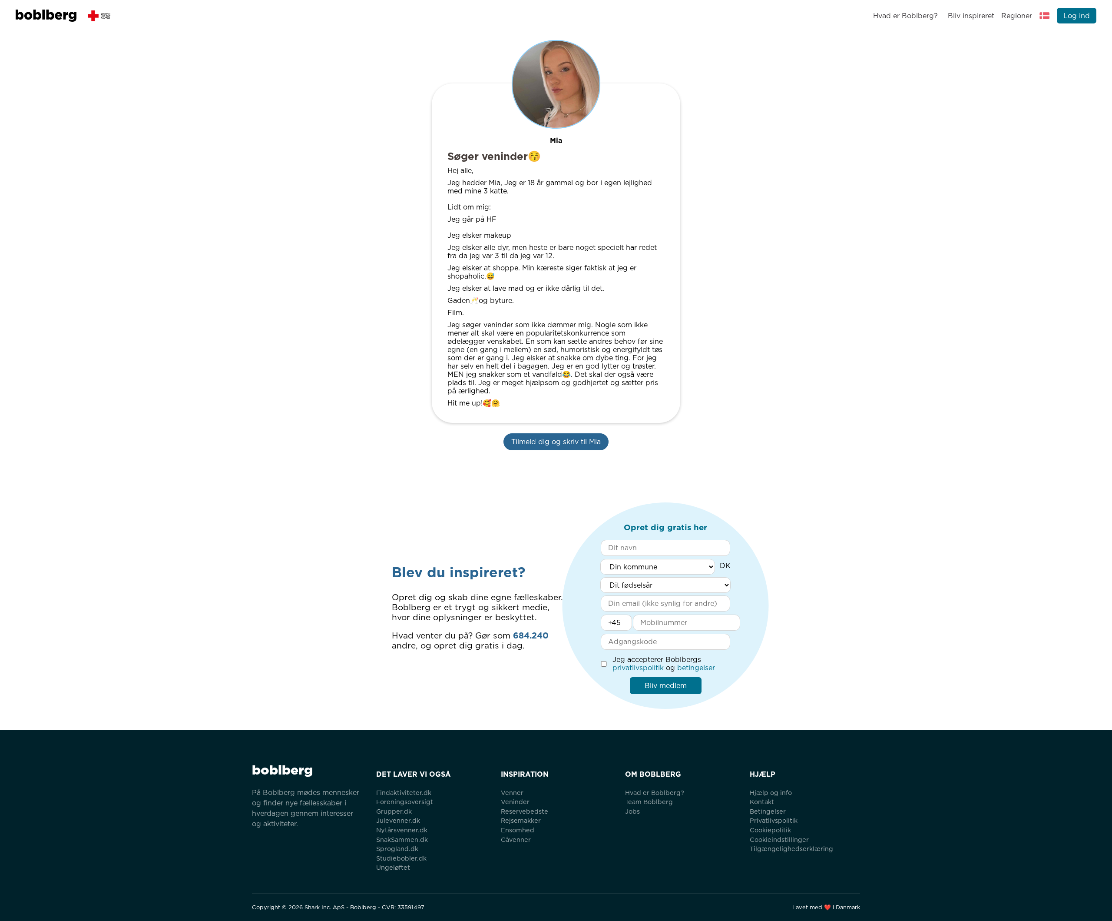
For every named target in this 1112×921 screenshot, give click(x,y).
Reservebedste (524, 811)
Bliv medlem (666, 686)
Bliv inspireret (971, 16)
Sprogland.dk (397, 848)
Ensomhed (517, 830)
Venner (512, 792)
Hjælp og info (771, 792)
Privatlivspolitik (774, 820)
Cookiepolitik (770, 830)
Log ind (1076, 16)
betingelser (696, 668)
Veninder (515, 801)
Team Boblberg (649, 801)
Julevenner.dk (398, 820)
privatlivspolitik (638, 668)
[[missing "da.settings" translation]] (1044, 15)
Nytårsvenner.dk (401, 830)
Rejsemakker (521, 820)
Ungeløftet (393, 867)
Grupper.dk (394, 811)
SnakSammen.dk (402, 839)
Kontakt (762, 801)
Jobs (632, 811)
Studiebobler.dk (401, 858)
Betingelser (768, 811)
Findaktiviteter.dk (403, 792)
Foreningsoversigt (404, 801)
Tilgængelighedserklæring (791, 848)
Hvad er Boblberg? (905, 16)
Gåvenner (516, 839)
